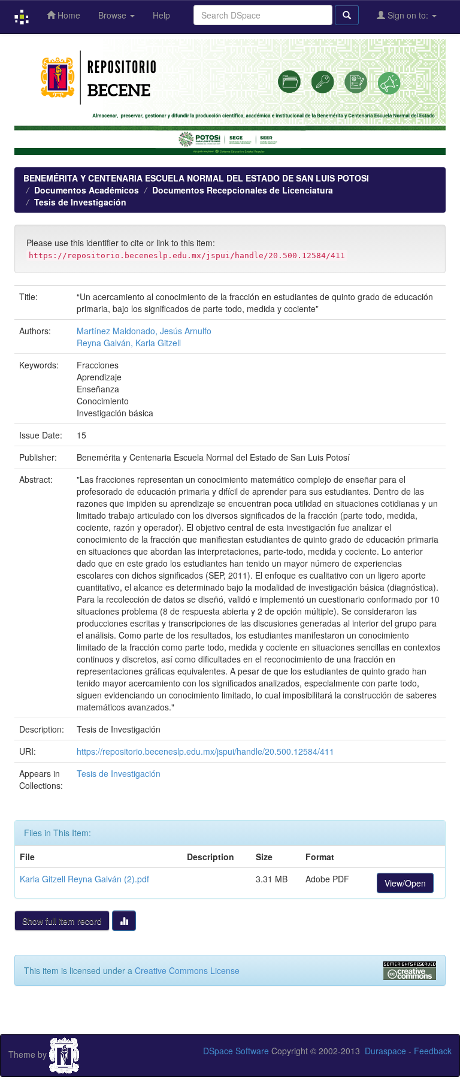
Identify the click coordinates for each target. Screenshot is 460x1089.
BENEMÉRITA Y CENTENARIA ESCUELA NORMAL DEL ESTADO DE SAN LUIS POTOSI (196, 178)
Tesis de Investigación (80, 202)
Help (161, 15)
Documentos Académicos (86, 190)
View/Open (405, 883)
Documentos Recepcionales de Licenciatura (242, 190)
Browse (113, 15)
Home (67, 15)
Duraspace (385, 1051)
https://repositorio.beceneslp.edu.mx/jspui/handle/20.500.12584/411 (205, 751)
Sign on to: (408, 15)
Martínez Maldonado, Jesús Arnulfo (144, 331)
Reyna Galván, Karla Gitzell (129, 343)
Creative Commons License (187, 970)
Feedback (433, 1051)
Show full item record (62, 921)
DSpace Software (236, 1051)
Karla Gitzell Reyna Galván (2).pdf (84, 879)
